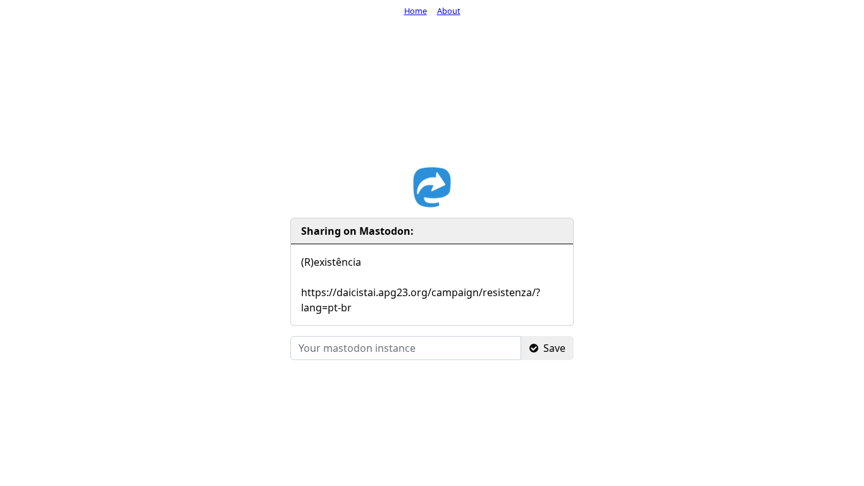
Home (415, 10)
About (448, 10)
